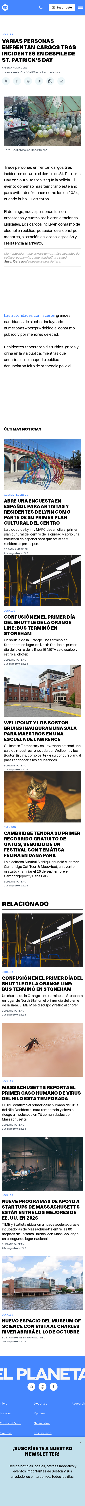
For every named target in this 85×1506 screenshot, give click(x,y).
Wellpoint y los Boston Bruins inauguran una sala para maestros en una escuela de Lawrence (40, 731)
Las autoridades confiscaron (29, 315)
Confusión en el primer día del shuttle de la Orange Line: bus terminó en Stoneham (39, 625)
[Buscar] (41, 7)
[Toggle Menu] (80, 7)
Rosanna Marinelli (17, 549)
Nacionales (42, 1423)
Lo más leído (42, 1433)
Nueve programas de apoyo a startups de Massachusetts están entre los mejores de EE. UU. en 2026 (41, 1209)
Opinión (39, 1413)
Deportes (40, 1403)
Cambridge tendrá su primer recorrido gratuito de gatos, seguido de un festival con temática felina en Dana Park (42, 844)
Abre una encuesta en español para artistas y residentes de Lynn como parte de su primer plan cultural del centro (37, 512)
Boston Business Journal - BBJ (23, 1337)
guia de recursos (16, 494)
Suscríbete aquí (15, 261)
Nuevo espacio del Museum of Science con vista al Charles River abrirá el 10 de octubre (41, 1326)
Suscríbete (64, 7)
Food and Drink (10, 1423)
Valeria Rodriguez (15, 67)
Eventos (10, 827)
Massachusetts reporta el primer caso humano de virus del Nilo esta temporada (41, 1092)
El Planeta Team (15, 659)
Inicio (4, 1403)
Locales (7, 34)
